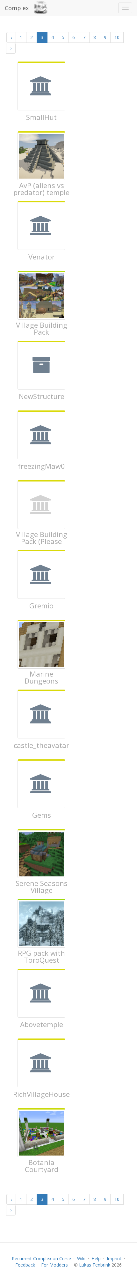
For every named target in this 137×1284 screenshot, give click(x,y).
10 (116, 37)
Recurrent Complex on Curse (41, 1258)
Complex (17, 8)
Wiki (81, 1258)
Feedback (25, 1265)
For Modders (54, 1265)
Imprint (114, 1258)
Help (96, 1258)
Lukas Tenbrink (94, 1265)
